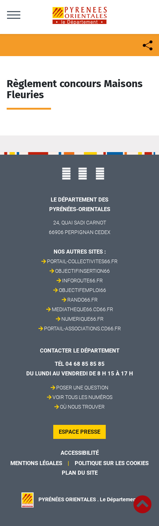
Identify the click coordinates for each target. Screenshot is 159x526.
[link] (142, 500)
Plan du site (80, 473)
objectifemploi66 (82, 290)
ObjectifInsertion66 (82, 271)
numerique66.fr (82, 319)
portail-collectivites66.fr (82, 261)
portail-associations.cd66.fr (82, 328)
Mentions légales (36, 463)
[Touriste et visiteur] (147, 44)
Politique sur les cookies (112, 463)
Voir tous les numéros (82, 397)
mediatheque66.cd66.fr (82, 309)
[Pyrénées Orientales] (79, 15)
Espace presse (79, 432)
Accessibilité (80, 453)
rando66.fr (82, 300)
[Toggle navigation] (14, 14)
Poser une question (82, 388)
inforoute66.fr (82, 280)
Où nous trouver (82, 407)
